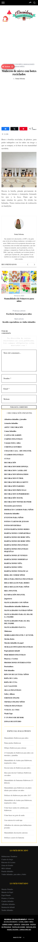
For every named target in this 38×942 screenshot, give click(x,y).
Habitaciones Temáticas (9, 856)
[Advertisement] (19, 41)
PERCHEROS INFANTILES (15, 654)
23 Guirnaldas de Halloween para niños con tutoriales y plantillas (18, 754)
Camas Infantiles (10, 431)
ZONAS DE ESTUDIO (12, 721)
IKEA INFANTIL (10, 590)
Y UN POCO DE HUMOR (14, 717)
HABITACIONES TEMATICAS (16, 571)
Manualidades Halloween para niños (16, 738)
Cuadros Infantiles (7, 901)
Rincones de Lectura (8, 862)
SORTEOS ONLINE (11, 698)
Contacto (17, 924)
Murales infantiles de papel (13, 643)
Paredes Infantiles (7, 871)
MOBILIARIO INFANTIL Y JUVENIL (19, 635)
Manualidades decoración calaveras (16, 833)
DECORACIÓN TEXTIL (13, 498)
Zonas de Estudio (7, 865)
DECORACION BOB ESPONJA (16, 466)
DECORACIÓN (10, 462)
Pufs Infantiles (9, 670)
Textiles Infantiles (7, 910)
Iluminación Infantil (8, 907)
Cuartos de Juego (7, 859)
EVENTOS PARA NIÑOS (13, 517)
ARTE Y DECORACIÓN (13, 427)
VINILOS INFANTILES (13, 705)
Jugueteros (8, 598)
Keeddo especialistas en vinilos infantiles (19, 320)
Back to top (17, 937)
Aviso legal (25, 924)
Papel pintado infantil (12, 650)
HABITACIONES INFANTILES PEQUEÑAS (16, 550)
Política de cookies (18, 927)
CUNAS (7, 458)
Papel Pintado (6, 895)
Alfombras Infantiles (8, 904)
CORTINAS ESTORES (13, 447)
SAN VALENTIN (10, 686)
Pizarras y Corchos (11, 658)
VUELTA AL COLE (11, 709)
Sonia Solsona (20, 78)
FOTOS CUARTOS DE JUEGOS (16, 521)
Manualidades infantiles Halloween (16, 606)
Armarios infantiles (11, 423)
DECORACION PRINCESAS (15, 490)
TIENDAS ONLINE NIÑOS (14, 701)
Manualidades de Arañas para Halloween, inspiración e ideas (18, 761)
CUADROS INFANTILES (14, 454)
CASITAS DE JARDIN (12, 435)
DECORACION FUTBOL (14, 478)
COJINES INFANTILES (13, 439)
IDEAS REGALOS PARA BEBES (16, 583)
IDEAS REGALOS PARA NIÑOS (16, 586)
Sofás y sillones (9, 694)
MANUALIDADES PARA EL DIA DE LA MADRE (18, 615)
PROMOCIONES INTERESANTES (17, 662)
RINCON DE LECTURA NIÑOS (16, 674)
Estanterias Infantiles (11, 513)
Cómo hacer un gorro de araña (14, 815)
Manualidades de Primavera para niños (19, 299)
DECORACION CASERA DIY (15, 470)
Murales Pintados (7, 889)
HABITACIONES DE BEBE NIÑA (17, 537)
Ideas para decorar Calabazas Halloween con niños (17, 774)
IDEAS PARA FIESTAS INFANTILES (18, 579)
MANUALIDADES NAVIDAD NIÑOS (18, 610)
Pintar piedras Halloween (12, 743)
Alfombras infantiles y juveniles (15, 419)
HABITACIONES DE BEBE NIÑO (17, 541)
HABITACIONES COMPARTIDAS (17, 533)
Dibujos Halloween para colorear (15, 748)
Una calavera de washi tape (13, 820)
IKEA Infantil (6, 868)
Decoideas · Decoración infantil (15, 919)
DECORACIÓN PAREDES (14, 486)
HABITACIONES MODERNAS (16, 559)
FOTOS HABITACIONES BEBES (16, 529)
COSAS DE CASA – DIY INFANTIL (18, 450)
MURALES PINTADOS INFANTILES (18, 647)
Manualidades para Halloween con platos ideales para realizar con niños (18, 789)
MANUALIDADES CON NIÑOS (16, 602)
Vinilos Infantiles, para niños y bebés (13, 874)
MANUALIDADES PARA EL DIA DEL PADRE (17, 622)
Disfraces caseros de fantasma (14, 837)
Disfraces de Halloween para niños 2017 (17, 795)
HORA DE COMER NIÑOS (14, 575)
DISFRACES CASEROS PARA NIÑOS (18, 509)
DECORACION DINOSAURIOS (16, 474)
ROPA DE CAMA (11, 678)
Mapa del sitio (31, 927)
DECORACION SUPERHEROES (16, 494)
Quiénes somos (7, 924)
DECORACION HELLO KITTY (16, 482)
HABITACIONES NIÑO (13, 567)
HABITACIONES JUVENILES (15, 555)
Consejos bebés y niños (12, 443)
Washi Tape (8, 713)
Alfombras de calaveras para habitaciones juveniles (18, 826)
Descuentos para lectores (13, 505)
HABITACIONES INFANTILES (16, 545)
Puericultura (8, 666)
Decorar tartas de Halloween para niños (17, 768)
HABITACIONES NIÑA (13, 563)
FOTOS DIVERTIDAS (12, 525)
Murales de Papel (7, 892)
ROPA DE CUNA (10, 682)
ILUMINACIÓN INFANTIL (14, 594)
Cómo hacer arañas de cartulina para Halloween (16, 809)
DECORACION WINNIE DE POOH (17, 502)
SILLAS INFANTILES (12, 690)
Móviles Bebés (9, 639)
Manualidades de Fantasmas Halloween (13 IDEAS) (18, 781)
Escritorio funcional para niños (19, 312)
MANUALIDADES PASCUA (15, 627)
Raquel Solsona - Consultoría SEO (19, 929)
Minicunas (8, 631)
